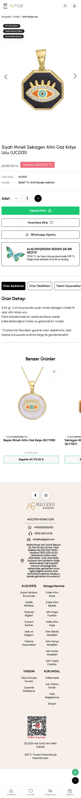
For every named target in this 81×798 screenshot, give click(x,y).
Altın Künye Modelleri (52, 643)
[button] (74, 76)
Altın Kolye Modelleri (52, 653)
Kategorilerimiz (54, 586)
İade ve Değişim (29, 633)
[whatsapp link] (75, 772)
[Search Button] (65, 5)
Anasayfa (6, 16)
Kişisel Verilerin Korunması (28, 594)
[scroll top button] (75, 780)
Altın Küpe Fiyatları (52, 613)
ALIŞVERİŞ (28, 586)
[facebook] (35, 495)
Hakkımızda (52, 677)
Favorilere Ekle (38, 222)
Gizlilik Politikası (29, 604)
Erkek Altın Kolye (52, 594)
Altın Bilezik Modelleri (52, 633)
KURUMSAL (52, 671)
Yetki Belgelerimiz (52, 695)
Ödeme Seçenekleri (29, 643)
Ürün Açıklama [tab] (13, 286)
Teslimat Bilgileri (29, 613)
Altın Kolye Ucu (30, 16)
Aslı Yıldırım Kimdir (52, 686)
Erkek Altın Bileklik (52, 604)
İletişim (52, 703)
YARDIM (29, 671)
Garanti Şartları (29, 623)
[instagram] (46, 495)
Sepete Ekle (38, 210)
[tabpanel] (40, 316)
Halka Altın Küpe (52, 623)
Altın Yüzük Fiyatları (52, 662)
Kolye (17, 16)
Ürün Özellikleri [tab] (39, 286)
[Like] (54, 371)
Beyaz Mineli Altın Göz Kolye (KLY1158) (29, 440)
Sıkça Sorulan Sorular (29, 679)
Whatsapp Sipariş (43, 234)
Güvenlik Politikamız (29, 689)
